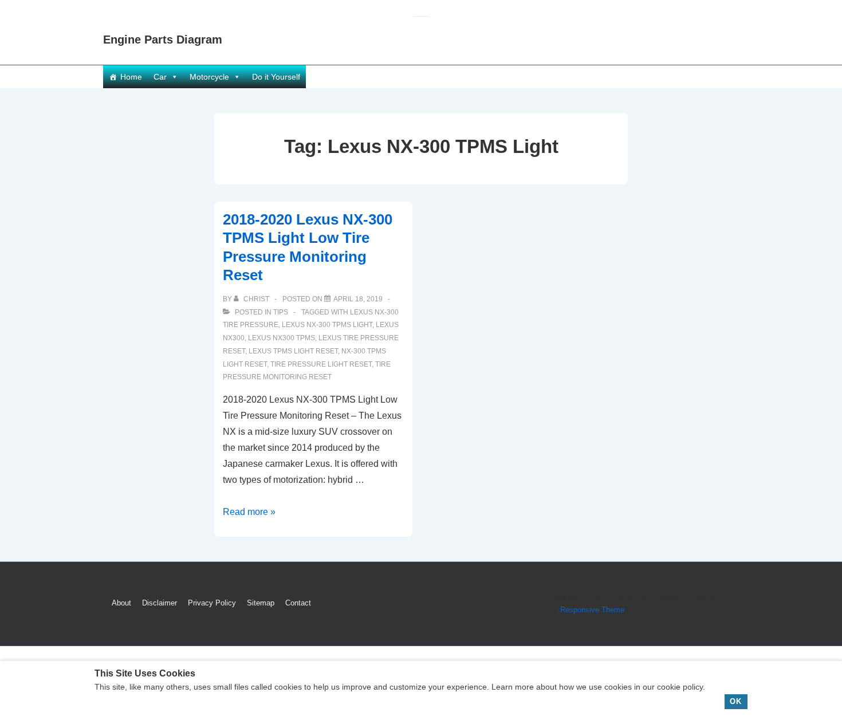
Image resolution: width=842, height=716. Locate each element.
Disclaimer (159, 603)
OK (736, 701)
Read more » (249, 512)
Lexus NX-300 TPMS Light (327, 325)
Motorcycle (209, 76)
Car (160, 76)
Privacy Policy (212, 603)
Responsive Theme (592, 609)
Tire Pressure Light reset (321, 364)
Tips (280, 312)
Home (131, 76)
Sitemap (260, 603)
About (121, 603)
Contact (298, 603)
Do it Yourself (276, 76)
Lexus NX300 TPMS (281, 338)
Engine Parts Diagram (162, 39)
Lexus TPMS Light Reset (293, 351)
